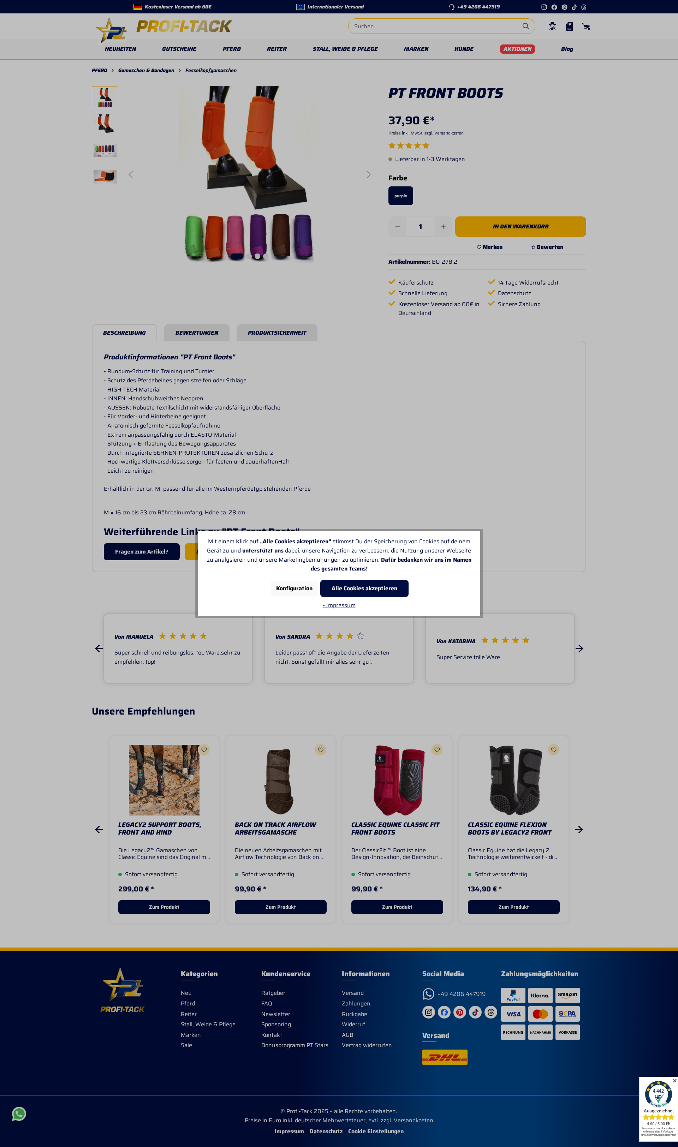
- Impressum (339, 605)
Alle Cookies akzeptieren (364, 588)
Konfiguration (294, 588)
